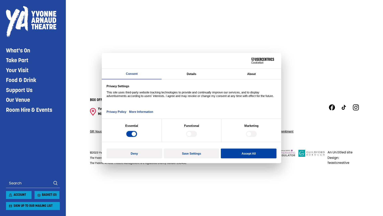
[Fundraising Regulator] (283, 157)
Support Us (19, 90)
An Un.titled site (340, 152)
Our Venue (18, 100)
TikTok (344, 107)
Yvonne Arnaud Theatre (33, 22)
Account (20, 195)
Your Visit (17, 71)
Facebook (332, 107)
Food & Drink (21, 80)
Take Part (17, 61)
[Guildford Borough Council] (311, 157)
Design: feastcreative (338, 160)
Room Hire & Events (29, 110)
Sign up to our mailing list (33, 206)
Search (55, 183)
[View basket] (37, 193)
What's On (18, 51)
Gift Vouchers (99, 131)
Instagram (356, 107)
